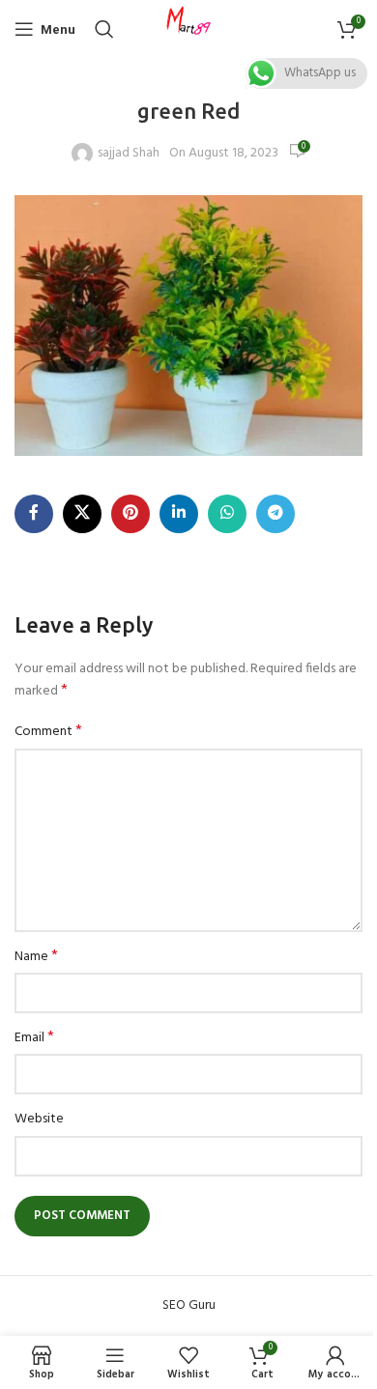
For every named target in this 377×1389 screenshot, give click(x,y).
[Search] (104, 29)
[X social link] (82, 514)
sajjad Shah (129, 153)
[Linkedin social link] (179, 514)
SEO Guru (189, 1305)
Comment (48, 732)
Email (34, 1038)
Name (36, 957)
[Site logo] (188, 29)
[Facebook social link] (33, 514)
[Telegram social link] (275, 514)
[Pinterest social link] (130, 514)
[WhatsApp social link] (227, 514)
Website (39, 1119)
